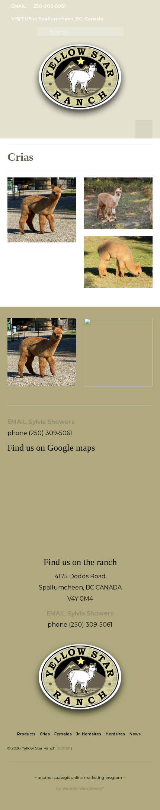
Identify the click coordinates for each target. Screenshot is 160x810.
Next (146, 356)
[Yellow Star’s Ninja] (118, 203)
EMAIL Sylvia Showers (41, 421)
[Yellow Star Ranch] (80, 81)
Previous (13, 356)
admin (64, 748)
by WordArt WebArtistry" (80, 788)
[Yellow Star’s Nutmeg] (118, 262)
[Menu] (144, 129)
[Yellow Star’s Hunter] (118, 352)
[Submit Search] (42, 31)
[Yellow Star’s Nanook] (41, 209)
